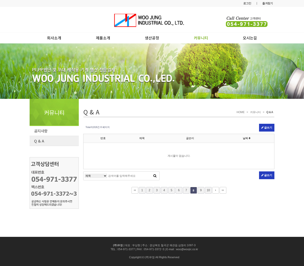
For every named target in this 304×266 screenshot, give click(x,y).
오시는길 (250, 38)
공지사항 (40, 131)
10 (208, 190)
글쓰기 (267, 127)
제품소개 (103, 38)
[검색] (154, 176)
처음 (135, 190)
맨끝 (223, 190)
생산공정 (152, 38)
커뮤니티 (201, 38)
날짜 (246, 138)
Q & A (39, 141)
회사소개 (54, 38)
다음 (215, 190)
